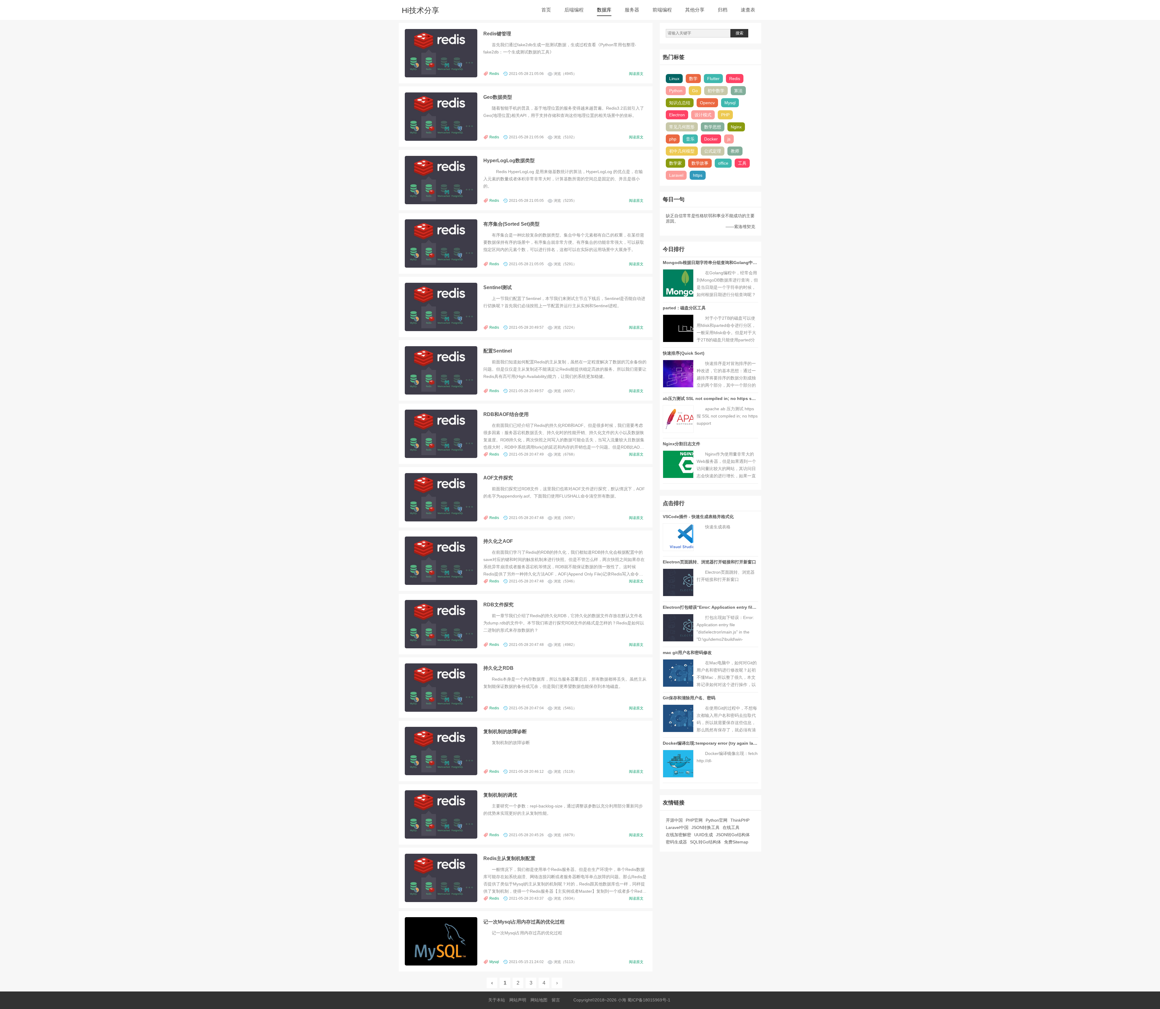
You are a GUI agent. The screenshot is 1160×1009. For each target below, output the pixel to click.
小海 (622, 1000)
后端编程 (574, 9)
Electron (677, 114)
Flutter (713, 78)
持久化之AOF (498, 541)
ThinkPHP (739, 820)
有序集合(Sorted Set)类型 (511, 224)
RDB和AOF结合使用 (506, 414)
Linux (674, 78)
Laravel (676, 175)
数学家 (675, 163)
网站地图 (538, 1000)
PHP (725, 114)
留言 (556, 1000)
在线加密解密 (678, 834)
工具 (742, 163)
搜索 (739, 33)
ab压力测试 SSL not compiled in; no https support (714, 398)
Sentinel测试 (497, 287)
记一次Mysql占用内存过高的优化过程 (524, 921)
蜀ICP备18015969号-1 (648, 1000)
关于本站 (496, 1000)
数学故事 (699, 163)
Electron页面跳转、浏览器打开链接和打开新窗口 (709, 561)
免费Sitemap (736, 842)
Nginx (736, 126)
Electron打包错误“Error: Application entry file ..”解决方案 (720, 607)
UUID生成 (703, 834)
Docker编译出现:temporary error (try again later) (711, 743)
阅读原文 (636, 74)
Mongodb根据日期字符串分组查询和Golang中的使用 (714, 262)
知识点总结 (679, 102)
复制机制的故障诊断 (505, 731)
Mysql (494, 962)
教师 (735, 151)
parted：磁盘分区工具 (684, 307)
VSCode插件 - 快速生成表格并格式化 (698, 516)
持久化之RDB (498, 668)
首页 (546, 9)
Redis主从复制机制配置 (509, 858)
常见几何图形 (681, 126)
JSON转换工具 (705, 827)
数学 (693, 78)
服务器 (632, 9)
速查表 (748, 9)
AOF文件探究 (498, 477)
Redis (494, 74)
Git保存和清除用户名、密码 (689, 697)
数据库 (604, 9)
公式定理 (712, 151)
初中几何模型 (681, 151)
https (697, 175)
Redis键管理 (497, 33)
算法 (738, 90)
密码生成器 (676, 842)
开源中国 (674, 820)
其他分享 (694, 9)
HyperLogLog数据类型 (509, 160)
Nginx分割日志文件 (681, 443)
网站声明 (517, 1000)
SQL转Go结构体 (705, 842)
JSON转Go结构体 (733, 834)
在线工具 (731, 827)
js (728, 139)
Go (695, 90)
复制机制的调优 (500, 795)
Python (675, 90)
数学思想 (712, 126)
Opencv (707, 102)
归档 (722, 9)
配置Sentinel (497, 350)
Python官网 (716, 820)
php (672, 139)
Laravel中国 (677, 827)
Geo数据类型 (497, 97)
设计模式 (702, 114)
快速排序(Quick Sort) (683, 353)
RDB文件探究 (498, 604)
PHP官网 (694, 820)
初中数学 (715, 90)
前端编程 (662, 9)
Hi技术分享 (420, 10)
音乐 (690, 139)
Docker (711, 139)
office (723, 163)
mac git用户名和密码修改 (687, 652)
